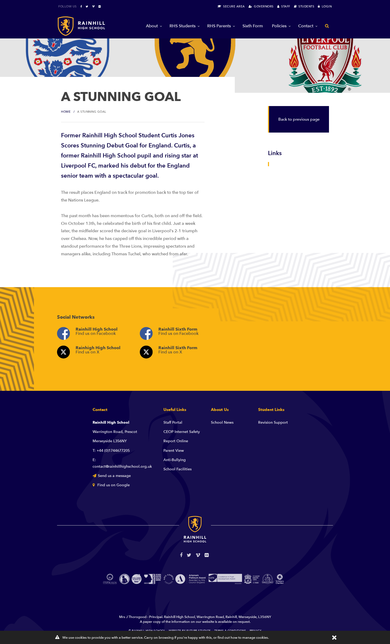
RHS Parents (219, 26)
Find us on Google (113, 485)
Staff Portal (172, 422)
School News (222, 422)
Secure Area (233, 6)
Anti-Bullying (174, 459)
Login (326, 6)
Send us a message (114, 475)
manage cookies (255, 637)
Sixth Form (252, 26)
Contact (305, 26)
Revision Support (273, 422)
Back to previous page (299, 119)
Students (305, 6)
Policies (279, 26)
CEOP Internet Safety (181, 431)
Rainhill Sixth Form (178, 331)
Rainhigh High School (98, 350)
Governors (263, 6)
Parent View (173, 450)
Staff (284, 6)
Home (66, 112)
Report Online (175, 441)
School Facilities (177, 469)
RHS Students (183, 26)
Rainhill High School (97, 331)
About (152, 26)
